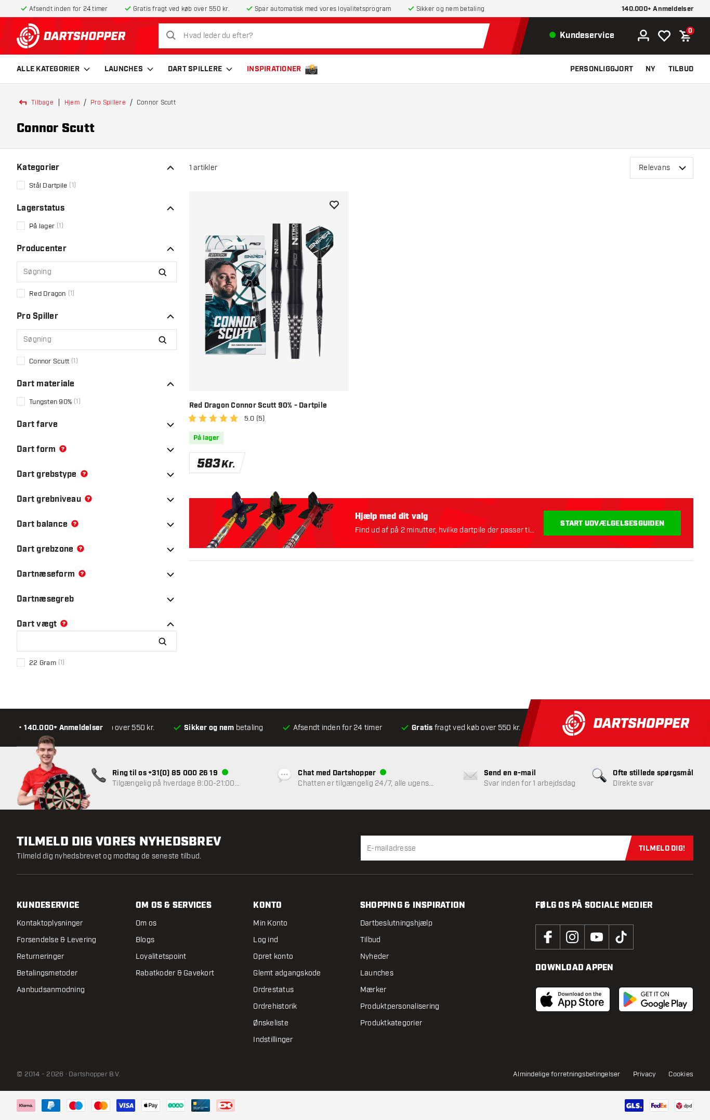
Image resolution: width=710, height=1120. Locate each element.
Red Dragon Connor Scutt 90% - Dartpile (258, 405)
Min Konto (270, 923)
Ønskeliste (270, 1023)
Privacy (644, 1074)
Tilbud (370, 939)
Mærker (373, 989)
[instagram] (572, 936)
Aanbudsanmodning (51, 989)
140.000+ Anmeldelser (657, 9)
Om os (146, 923)
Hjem (72, 102)
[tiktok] (621, 936)
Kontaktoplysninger (50, 923)
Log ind (265, 939)
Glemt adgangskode (287, 973)
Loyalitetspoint (161, 956)
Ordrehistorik (275, 1006)
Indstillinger (273, 1039)
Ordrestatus (273, 989)
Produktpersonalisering (400, 1006)
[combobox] (327, 35)
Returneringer (40, 956)
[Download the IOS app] (572, 999)
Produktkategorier (391, 1023)
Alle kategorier (48, 69)
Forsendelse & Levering (57, 939)
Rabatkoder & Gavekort (175, 973)
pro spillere (108, 102)
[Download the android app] (656, 999)
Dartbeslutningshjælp (396, 923)
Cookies (680, 1074)
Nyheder (374, 956)
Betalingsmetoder (47, 973)
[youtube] (596, 936)
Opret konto (273, 956)
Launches (123, 69)
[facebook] (547, 936)
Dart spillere (195, 69)
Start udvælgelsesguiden (612, 523)
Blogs (145, 939)
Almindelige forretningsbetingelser (567, 1074)
